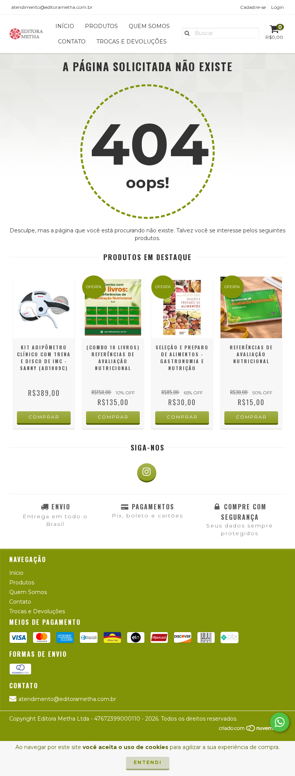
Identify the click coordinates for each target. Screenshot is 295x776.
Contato (72, 41)
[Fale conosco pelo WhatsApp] (279, 722)
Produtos (101, 26)
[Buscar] (185, 33)
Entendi (148, 762)
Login (277, 7)
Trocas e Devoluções (131, 41)
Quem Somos (149, 26)
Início (64, 26)
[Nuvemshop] (252, 730)
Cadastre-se (253, 7)
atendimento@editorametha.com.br (52, 7)
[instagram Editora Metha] (146, 472)
